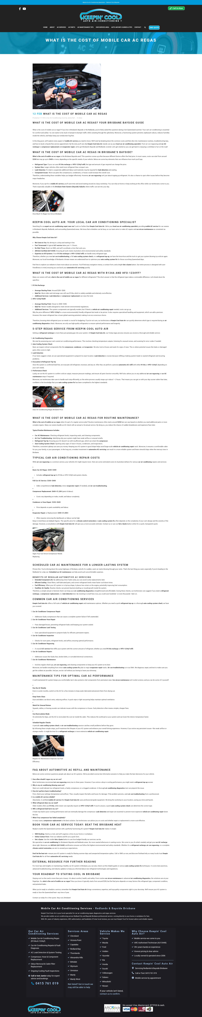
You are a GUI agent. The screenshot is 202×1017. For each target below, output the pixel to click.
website (52, 265)
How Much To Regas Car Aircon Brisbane (47, 214)
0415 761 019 (47, 983)
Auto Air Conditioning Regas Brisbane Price (48, 410)
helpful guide (112, 866)
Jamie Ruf (71, 118)
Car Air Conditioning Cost (56, 118)
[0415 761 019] (32, 983)
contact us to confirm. (110, 994)
